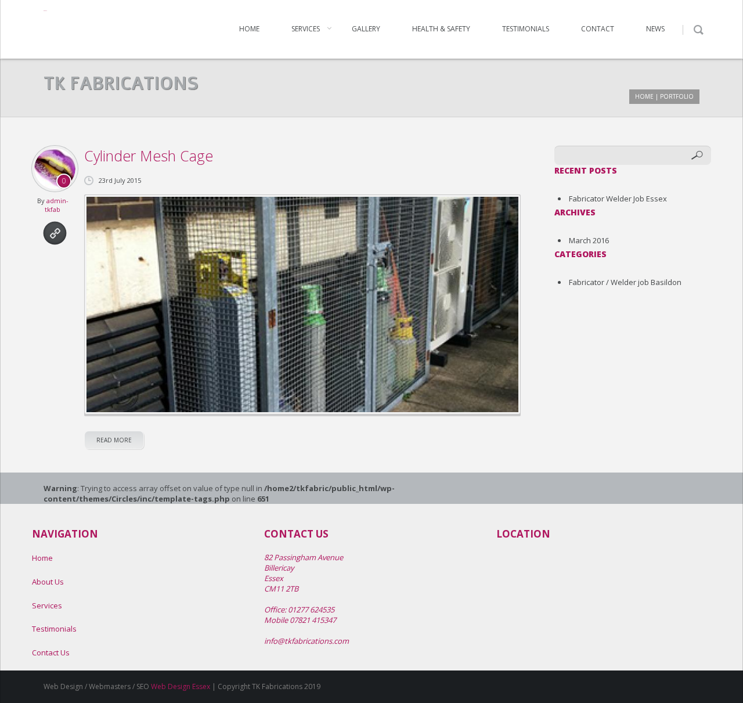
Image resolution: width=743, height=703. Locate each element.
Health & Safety (441, 29)
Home (249, 29)
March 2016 (589, 240)
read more (114, 440)
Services (305, 29)
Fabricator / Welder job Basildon (625, 282)
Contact (597, 29)
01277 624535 (311, 609)
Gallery (366, 29)
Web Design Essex (180, 686)
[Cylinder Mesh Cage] (302, 304)
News (655, 29)
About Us (48, 581)
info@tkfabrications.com (306, 641)
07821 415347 (313, 620)
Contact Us (51, 652)
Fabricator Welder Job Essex (618, 198)
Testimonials (525, 29)
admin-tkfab (56, 205)
